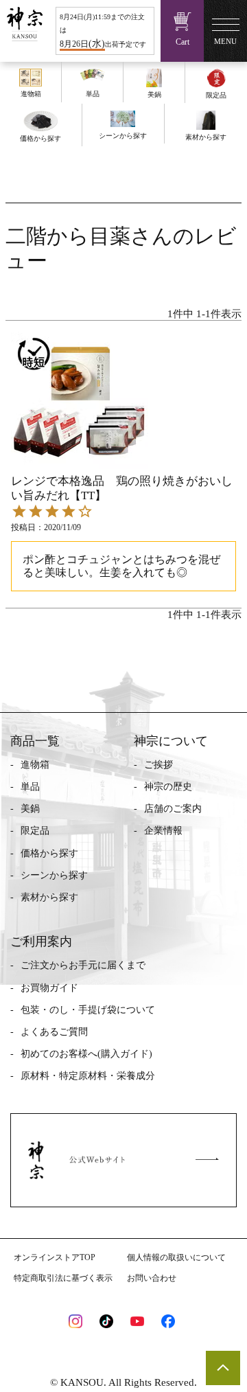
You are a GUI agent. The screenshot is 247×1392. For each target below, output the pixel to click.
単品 (30, 786)
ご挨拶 (158, 765)
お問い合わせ (151, 1278)
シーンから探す (54, 875)
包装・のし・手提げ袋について (88, 1010)
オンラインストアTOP (54, 1257)
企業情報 (163, 830)
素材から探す (49, 897)
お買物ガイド (49, 988)
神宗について (171, 741)
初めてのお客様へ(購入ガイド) (86, 1054)
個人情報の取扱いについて (176, 1257)
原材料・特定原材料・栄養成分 (88, 1076)
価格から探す (49, 853)
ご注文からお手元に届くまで (83, 965)
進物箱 (35, 765)
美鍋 (30, 808)
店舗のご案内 (173, 808)
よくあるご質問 (54, 1032)
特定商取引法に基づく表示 (63, 1278)
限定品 (35, 830)
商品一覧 (35, 741)
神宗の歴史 (168, 786)
